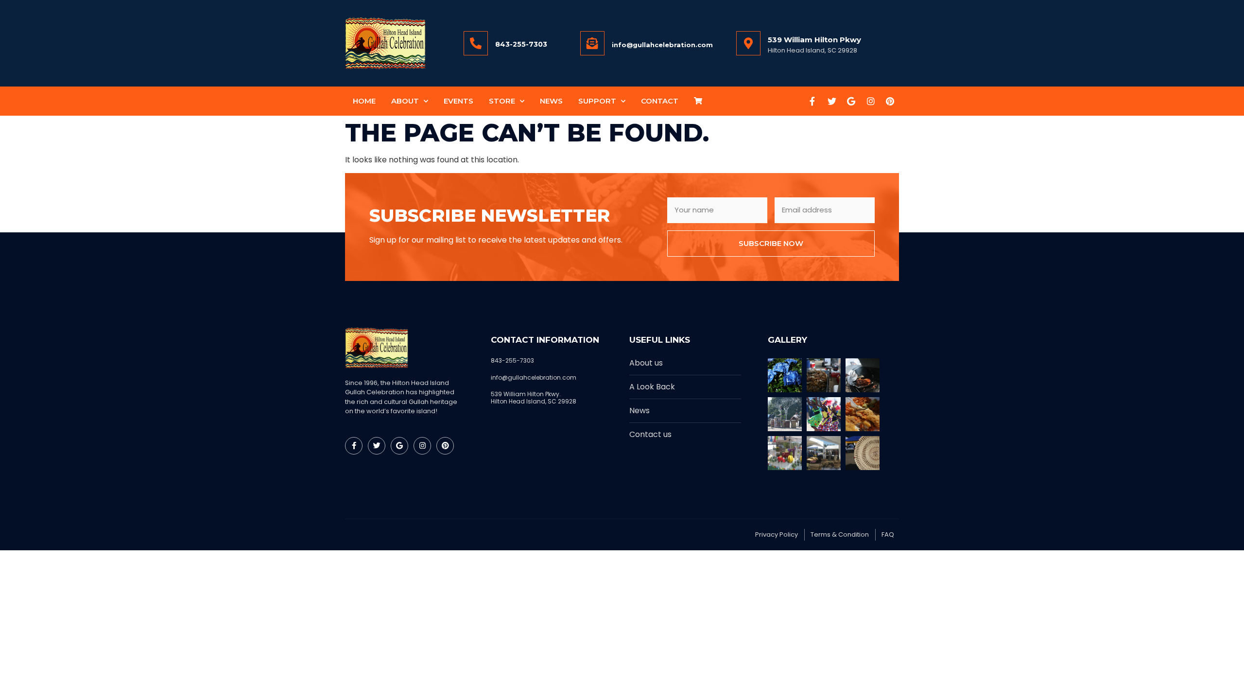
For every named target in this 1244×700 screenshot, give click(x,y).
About (405, 100)
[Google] (851, 101)
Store (502, 100)
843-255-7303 (521, 44)
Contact (659, 100)
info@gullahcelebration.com (662, 45)
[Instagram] (871, 101)
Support (597, 100)
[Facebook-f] (812, 101)
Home (364, 100)
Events (458, 100)
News (551, 100)
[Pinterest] (890, 101)
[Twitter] (832, 101)
